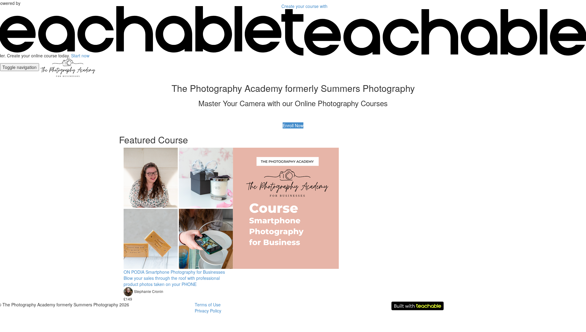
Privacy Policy (208, 311)
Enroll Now (293, 125)
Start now (80, 55)
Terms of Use (208, 304)
